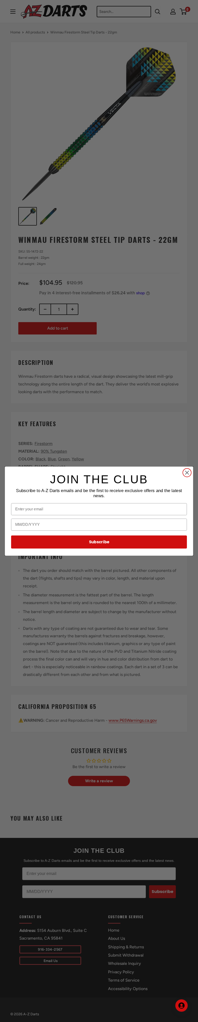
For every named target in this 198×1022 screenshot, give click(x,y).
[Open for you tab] (181, 1005)
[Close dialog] (187, 472)
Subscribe (99, 542)
